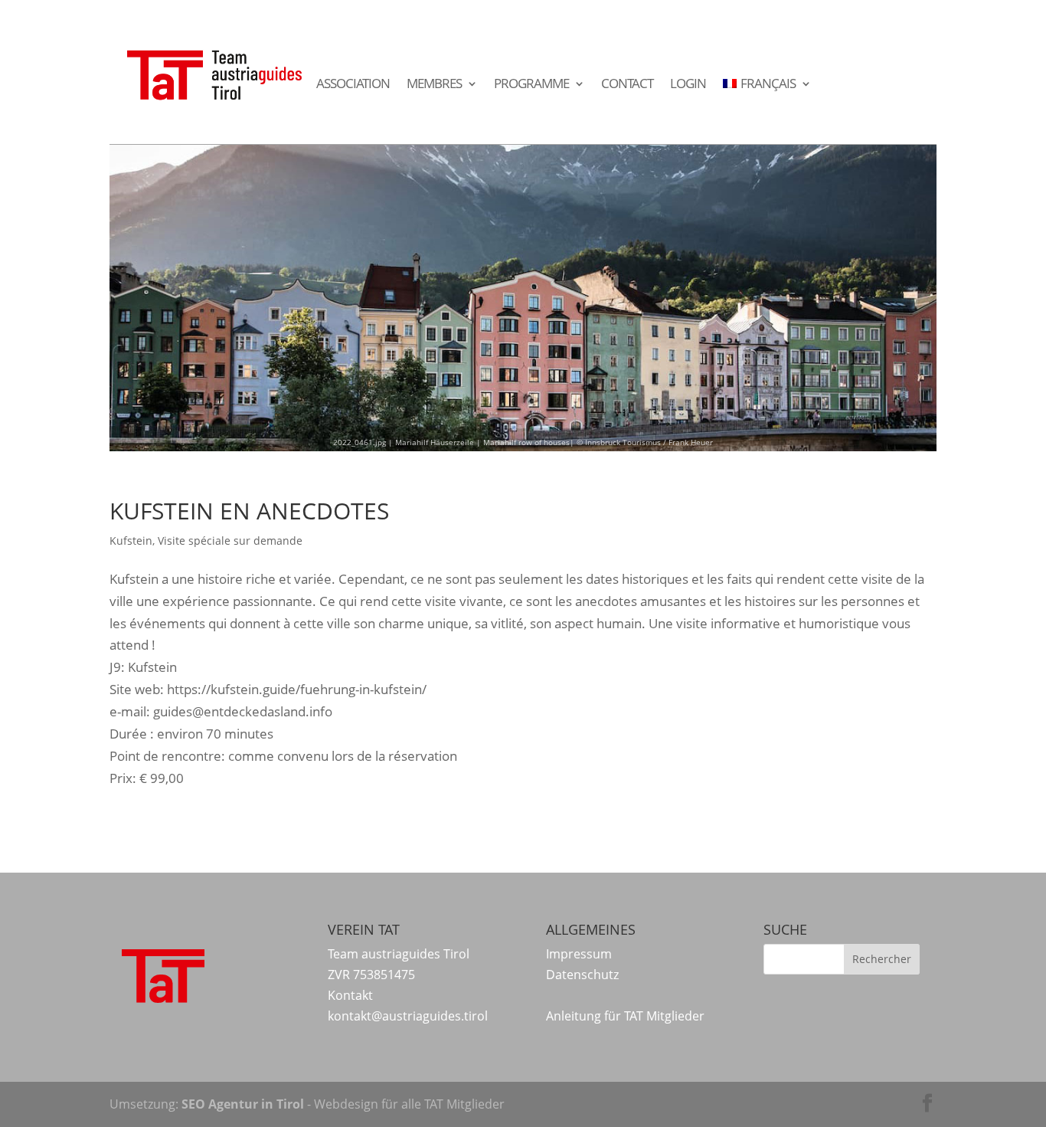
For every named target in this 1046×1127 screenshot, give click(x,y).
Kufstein (131, 540)
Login (688, 84)
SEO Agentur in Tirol (242, 1104)
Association (353, 84)
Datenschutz (582, 974)
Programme (531, 84)
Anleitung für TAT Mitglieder (625, 1015)
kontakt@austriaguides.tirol (408, 1015)
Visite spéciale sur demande (230, 540)
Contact (627, 84)
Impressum (579, 953)
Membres (434, 84)
